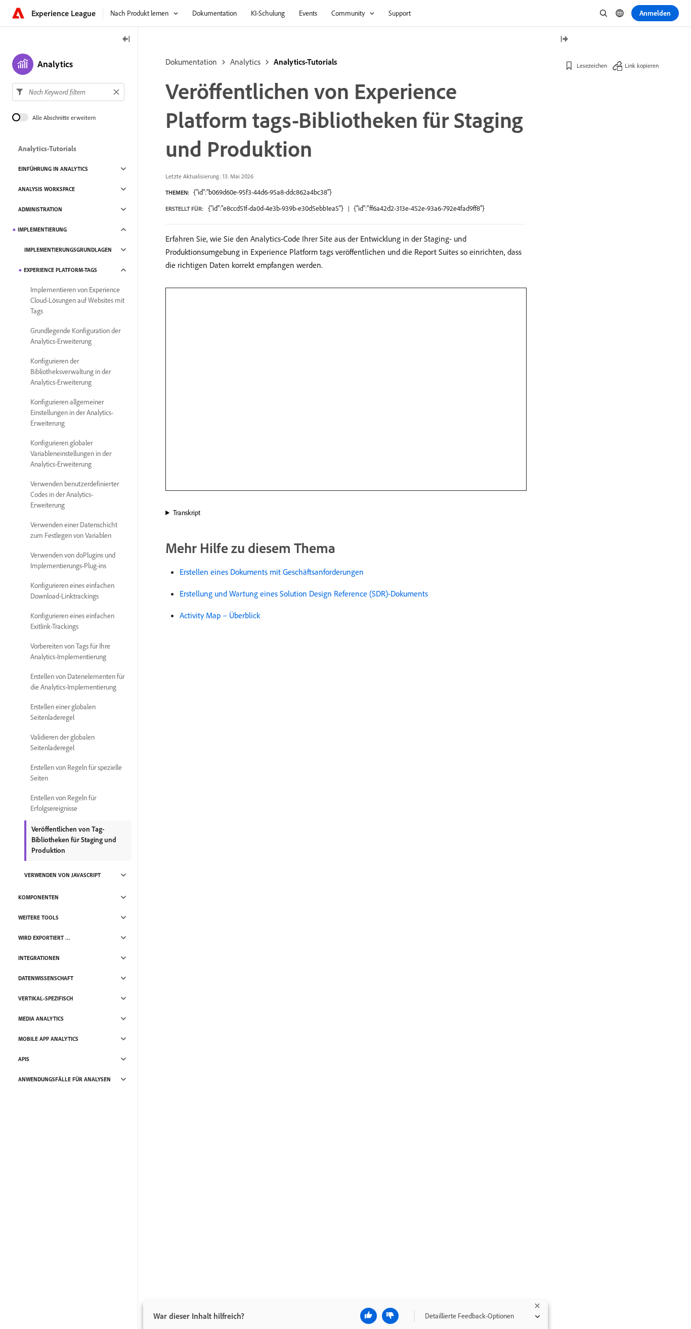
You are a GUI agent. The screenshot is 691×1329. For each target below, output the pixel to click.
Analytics (245, 62)
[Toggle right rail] (564, 39)
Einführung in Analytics (53, 168)
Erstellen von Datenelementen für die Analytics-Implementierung (77, 682)
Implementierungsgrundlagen (68, 249)
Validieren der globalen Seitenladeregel (62, 742)
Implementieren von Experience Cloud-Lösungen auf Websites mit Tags (77, 300)
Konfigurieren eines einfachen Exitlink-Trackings (72, 621)
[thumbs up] (368, 1316)
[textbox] (68, 92)
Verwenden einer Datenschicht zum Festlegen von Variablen (73, 530)
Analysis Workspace (46, 189)
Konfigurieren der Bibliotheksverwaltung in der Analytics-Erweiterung (70, 371)
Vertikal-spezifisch (45, 998)
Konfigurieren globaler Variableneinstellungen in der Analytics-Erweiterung (70, 453)
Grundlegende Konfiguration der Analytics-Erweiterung (75, 336)
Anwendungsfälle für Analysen (64, 1079)
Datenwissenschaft (45, 978)
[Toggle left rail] (126, 39)
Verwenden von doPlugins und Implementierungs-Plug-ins (72, 560)
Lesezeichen (592, 65)
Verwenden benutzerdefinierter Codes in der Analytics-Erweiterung (74, 494)
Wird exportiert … (44, 937)
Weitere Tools (38, 917)
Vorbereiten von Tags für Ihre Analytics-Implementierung (70, 651)
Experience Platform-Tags (60, 269)
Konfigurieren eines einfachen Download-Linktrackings (72, 591)
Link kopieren (642, 65)
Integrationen (39, 957)
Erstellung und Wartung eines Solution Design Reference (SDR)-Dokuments (304, 593)
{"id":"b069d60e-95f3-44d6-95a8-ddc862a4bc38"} (262, 192)
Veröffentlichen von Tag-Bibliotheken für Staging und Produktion (73, 839)
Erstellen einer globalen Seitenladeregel (63, 712)
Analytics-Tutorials (305, 62)
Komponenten (38, 897)
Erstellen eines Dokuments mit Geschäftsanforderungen (272, 572)
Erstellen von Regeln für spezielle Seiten (76, 773)
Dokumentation (191, 62)
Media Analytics (41, 1018)
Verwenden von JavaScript (62, 875)
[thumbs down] (390, 1316)
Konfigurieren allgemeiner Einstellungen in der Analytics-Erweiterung (71, 412)
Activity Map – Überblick (220, 615)
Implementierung (42, 229)
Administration (40, 209)
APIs (23, 1059)
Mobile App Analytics (48, 1038)
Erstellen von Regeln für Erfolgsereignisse (63, 803)
